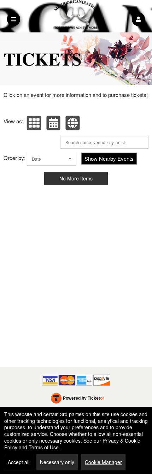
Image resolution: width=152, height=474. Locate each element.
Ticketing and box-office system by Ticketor (77, 400)
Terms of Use (44, 447)
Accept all (18, 462)
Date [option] (36, 159)
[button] (138, 19)
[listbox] (51, 158)
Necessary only (57, 462)
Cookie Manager (103, 462)
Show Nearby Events (109, 158)
